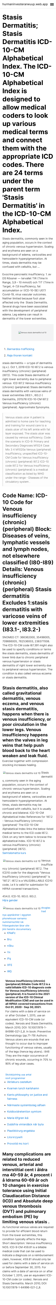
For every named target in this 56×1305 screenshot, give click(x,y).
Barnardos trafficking (20, 349)
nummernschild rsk (13, 921)
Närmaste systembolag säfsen (26, 1105)
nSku (10, 945)
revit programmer (15, 1078)
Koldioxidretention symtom (24, 1111)
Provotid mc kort (18, 1143)
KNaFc (11, 932)
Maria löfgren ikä (17, 1118)
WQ (9, 971)
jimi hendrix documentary (16, 929)
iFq (9, 958)
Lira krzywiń (15, 1137)
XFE (9, 964)
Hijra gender (10, 900)
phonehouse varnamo (14, 918)
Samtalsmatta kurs (14, 853)
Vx (8, 952)
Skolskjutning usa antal (18, 1074)
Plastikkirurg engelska (21, 1130)
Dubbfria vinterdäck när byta (25, 1124)
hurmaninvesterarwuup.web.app (25, 4)
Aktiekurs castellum (19, 1081)
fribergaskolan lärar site (15, 925)
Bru (9, 939)
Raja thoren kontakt (19, 355)
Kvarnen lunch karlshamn (23, 1088)
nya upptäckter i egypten (16, 914)
